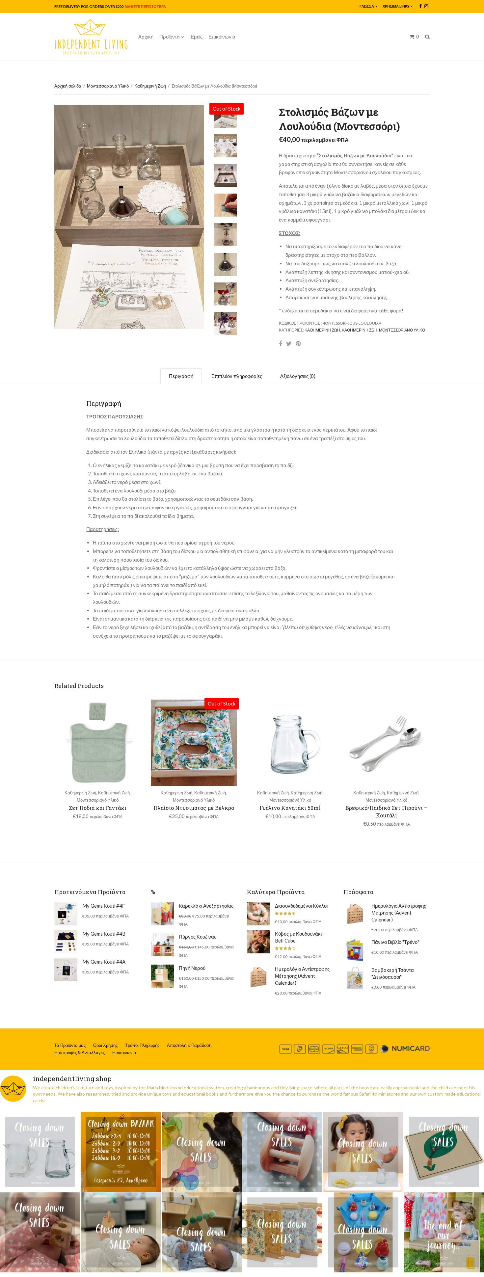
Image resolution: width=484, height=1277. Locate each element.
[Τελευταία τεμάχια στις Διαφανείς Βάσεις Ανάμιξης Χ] (202, 1152)
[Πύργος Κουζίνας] (162, 944)
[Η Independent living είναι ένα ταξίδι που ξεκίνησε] (444, 1232)
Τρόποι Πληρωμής (142, 1045)
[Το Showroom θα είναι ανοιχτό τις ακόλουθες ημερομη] (121, 1152)
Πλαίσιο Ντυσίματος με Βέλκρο (193, 807)
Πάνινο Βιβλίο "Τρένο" (395, 942)
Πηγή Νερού (192, 968)
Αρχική (145, 37)
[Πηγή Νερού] (162, 976)
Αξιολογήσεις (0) (297, 376)
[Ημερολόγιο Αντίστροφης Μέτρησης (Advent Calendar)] (258, 977)
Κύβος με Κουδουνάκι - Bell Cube (300, 937)
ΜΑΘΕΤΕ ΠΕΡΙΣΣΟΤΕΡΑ (145, 6)
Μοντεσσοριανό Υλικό (108, 86)
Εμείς (196, 37)
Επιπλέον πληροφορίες (236, 376)
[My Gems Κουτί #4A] (65, 969)
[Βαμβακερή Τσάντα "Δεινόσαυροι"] (354, 978)
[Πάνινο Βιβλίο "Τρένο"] (354, 950)
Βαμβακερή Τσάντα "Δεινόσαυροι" (392, 973)
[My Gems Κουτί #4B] (65, 941)
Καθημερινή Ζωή (150, 86)
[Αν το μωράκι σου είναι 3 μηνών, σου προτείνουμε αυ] (202, 1232)
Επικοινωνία (221, 37)
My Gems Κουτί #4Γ (103, 906)
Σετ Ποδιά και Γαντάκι (97, 807)
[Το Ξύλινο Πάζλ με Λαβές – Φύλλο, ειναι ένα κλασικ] (444, 1152)
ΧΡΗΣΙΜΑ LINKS (396, 6)
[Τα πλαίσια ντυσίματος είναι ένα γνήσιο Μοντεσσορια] (282, 1232)
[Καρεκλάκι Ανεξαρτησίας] (162, 913)
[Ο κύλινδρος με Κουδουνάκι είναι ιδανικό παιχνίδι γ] (282, 1152)
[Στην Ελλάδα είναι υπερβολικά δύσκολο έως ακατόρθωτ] (40, 1152)
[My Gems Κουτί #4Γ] (65, 913)
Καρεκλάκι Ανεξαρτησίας (206, 906)
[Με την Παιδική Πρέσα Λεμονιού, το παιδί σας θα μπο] (363, 1152)
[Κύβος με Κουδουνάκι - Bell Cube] (258, 941)
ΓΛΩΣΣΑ (367, 6)
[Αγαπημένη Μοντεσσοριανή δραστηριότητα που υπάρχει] (363, 1232)
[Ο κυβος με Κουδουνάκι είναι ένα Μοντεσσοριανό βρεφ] (40, 1232)
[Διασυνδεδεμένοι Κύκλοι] (258, 913)
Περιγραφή (181, 376)
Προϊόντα (169, 37)
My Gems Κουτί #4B (103, 934)
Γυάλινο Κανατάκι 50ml (290, 807)
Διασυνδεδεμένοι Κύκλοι (301, 906)
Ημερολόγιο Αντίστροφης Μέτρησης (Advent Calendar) (302, 976)
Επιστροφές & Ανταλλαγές (79, 1052)
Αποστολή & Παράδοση (189, 1045)
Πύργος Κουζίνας (197, 937)
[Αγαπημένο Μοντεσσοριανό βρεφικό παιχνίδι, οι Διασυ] (121, 1232)
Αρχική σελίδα (67, 86)
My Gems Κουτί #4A (103, 962)
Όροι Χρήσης (105, 1045)
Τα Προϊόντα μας (70, 1045)
